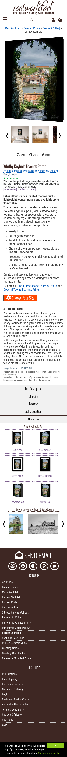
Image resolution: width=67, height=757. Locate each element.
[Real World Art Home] (33, 13)
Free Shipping (9, 679)
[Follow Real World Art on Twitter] (54, 566)
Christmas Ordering (13, 689)
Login (5, 694)
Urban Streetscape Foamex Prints (37, 286)
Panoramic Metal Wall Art (16, 627)
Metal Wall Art (10, 592)
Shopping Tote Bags (13, 638)
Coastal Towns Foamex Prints (21, 289)
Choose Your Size (22, 298)
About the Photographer (15, 704)
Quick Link (33, 419)
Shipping (33, 396)
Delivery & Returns (12, 684)
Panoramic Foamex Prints (16, 622)
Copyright (7, 719)
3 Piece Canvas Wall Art (15, 612)
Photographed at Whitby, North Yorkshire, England (30, 170)
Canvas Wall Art (11, 607)
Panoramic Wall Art (12, 617)
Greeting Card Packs (13, 653)
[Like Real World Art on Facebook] (23, 566)
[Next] (59, 136)
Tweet (47, 155)
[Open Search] (31, 19)
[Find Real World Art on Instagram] (33, 566)
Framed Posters (11, 602)
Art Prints (7, 582)
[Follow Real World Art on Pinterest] (44, 566)
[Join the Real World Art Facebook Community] (12, 566)
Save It (22, 155)
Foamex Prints (32, 28)
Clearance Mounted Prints (16, 658)
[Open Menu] (5, 19)
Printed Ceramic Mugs (14, 643)
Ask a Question (33, 411)
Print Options (9, 674)
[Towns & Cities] (51, 28)
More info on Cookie (49, 753)
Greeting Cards (10, 648)
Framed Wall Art (11, 597)
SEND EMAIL (37, 555)
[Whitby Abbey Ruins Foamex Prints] (43, 536)
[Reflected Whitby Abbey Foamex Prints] (15, 536)
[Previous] (7, 136)
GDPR (5, 724)
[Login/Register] (53, 19)
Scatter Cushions (11, 633)
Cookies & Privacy (12, 714)
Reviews (33, 404)
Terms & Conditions (13, 709)
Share (35, 155)
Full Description (33, 388)
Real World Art (13, 28)
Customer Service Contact (16, 699)
